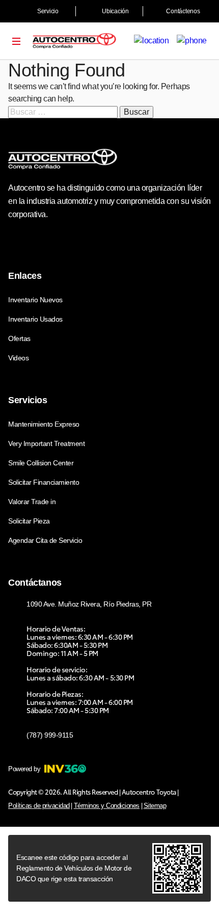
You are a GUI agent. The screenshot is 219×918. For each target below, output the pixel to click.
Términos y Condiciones (107, 805)
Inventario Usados (35, 319)
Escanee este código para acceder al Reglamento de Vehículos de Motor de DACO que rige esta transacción (73, 868)
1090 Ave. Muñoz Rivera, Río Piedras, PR (88, 604)
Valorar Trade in (32, 501)
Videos (18, 358)
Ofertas (19, 338)
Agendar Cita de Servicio (45, 540)
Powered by (24, 769)
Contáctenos (183, 11)
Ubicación (115, 11)
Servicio (48, 11)
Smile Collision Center (40, 463)
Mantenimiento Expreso (43, 424)
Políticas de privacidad (39, 805)
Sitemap (155, 805)
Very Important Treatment (46, 443)
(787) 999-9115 (49, 735)
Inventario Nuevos (35, 300)
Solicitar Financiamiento (43, 482)
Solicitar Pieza (29, 521)
